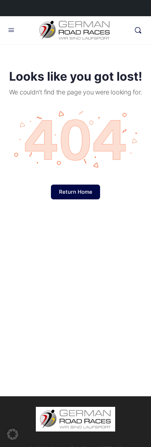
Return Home (75, 191)
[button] (12, 434)
